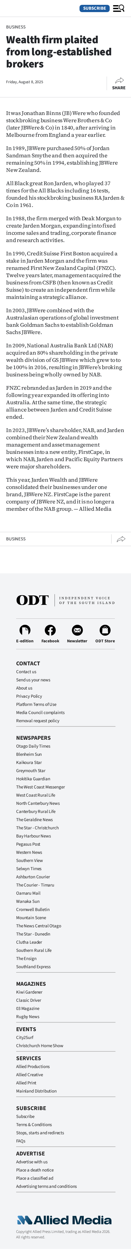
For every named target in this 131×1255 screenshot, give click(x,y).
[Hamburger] (119, 8)
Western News (29, 852)
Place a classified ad (34, 1178)
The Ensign (26, 958)
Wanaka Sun (28, 901)
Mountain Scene (31, 918)
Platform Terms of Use (36, 704)
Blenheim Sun (29, 754)
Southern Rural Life (33, 950)
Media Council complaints (40, 712)
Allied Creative (29, 1075)
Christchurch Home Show (39, 1046)
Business (16, 27)
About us (24, 688)
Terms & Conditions (34, 1125)
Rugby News (27, 1017)
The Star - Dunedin (33, 934)
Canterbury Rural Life (35, 811)
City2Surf (24, 1037)
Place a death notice (35, 1170)
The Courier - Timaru (35, 885)
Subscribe (94, 8)
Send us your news (33, 680)
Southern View (29, 860)
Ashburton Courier (33, 877)
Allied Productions (33, 1066)
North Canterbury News (38, 803)
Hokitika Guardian (33, 779)
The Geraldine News (34, 820)
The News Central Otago (38, 926)
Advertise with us (31, 1162)
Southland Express (33, 967)
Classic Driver (28, 1000)
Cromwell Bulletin (32, 909)
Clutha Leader (29, 942)
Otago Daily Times (33, 746)
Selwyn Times (28, 869)
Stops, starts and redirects (40, 1133)
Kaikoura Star (29, 762)
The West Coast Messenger (40, 787)
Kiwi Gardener (29, 992)
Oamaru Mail (28, 893)
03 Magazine (27, 1008)
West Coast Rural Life (35, 795)
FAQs (20, 1141)
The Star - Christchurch (37, 828)
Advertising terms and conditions (46, 1186)
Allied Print (26, 1083)
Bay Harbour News (33, 836)
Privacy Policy (29, 696)
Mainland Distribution (36, 1091)
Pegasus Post (28, 844)
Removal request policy (37, 721)
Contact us (26, 672)
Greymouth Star (30, 771)
